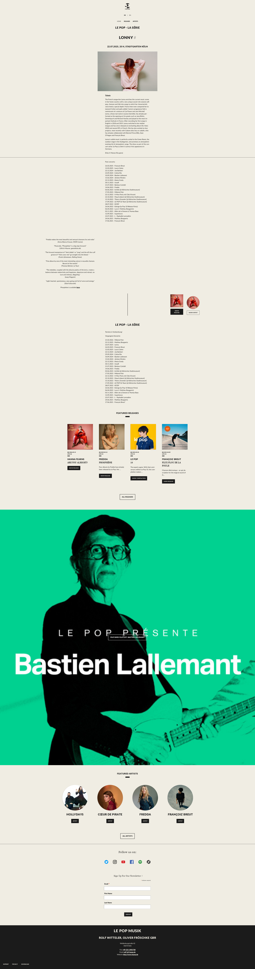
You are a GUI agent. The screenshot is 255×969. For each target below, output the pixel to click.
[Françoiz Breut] (180, 797)
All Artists (127, 836)
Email (107, 884)
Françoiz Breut (180, 814)
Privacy (15, 964)
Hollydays (75, 814)
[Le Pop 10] (143, 437)
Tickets (107, 95)
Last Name (108, 903)
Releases (127, 21)
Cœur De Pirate (110, 814)
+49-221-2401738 (129, 950)
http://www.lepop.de (130, 954)
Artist (75, 821)
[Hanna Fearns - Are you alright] (80, 437)
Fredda (145, 814)
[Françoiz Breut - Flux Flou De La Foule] (175, 437)
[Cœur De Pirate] (110, 797)
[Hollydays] (75, 797)
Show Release (176, 311)
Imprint (6, 964)
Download (25, 964)
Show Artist (193, 312)
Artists (135, 21)
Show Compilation (139, 478)
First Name (108, 893)
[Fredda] (145, 797)
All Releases (127, 497)
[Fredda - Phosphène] (112, 437)
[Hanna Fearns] (193, 302)
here (78, 287)
